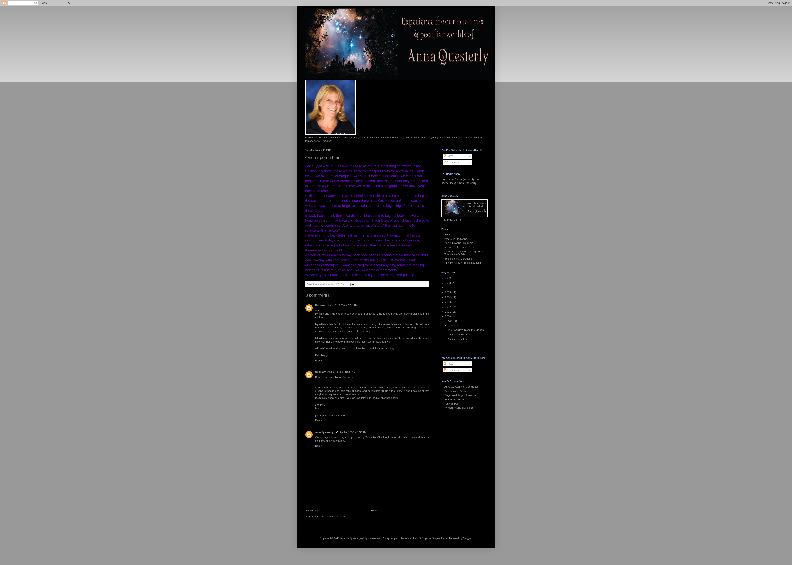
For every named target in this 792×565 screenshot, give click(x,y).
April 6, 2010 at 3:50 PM (353, 432)
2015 (448, 292)
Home (374, 510)
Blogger (467, 538)
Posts (449, 156)
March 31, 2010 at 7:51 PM (342, 305)
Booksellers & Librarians (458, 258)
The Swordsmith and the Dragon (466, 329)
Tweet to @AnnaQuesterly (458, 183)
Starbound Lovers (454, 399)
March (452, 325)
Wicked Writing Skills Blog (459, 407)
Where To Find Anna (455, 239)
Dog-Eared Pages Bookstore (460, 395)
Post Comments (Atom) (333, 516)
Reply (318, 360)
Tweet (479, 179)
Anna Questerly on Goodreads (461, 386)
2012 (448, 307)
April (451, 320)
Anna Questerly (324, 432)
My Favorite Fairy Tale (460, 334)
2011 (448, 311)
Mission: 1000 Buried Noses (460, 247)
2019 (448, 278)
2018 (448, 282)
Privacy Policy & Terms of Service (463, 262)
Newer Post (312, 510)
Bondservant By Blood (456, 391)
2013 (448, 302)
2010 (448, 316)
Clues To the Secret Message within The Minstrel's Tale (464, 253)
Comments (452, 162)
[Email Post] (352, 284)
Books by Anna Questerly (458, 243)
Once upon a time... (458, 339)
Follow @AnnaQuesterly (457, 179)
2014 (448, 297)
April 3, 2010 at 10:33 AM (341, 372)
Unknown (320, 305)
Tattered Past (451, 403)
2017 (448, 287)
